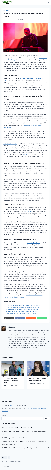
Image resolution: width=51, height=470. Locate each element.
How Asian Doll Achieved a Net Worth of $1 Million (21, 313)
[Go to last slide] (3, 375)
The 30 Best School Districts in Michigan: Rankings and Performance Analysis (25, 448)
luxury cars (28, 211)
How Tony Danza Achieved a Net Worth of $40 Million (22, 307)
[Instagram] (9, 457)
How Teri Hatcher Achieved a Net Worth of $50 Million (23, 305)
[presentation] (12, 368)
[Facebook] (2, 457)
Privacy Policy (18, 461)
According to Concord (10, 144)
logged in (12, 405)
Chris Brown (26, 154)
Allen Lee (7, 19)
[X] (5, 457)
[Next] (48, 375)
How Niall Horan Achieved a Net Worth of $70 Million (22, 309)
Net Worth (6, 10)
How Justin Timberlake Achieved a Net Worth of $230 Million (12, 380)
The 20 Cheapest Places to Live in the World (15, 438)
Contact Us (11, 461)
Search (3, 416)
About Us (4, 461)
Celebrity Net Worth (33, 243)
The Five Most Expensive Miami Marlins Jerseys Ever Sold (19, 428)
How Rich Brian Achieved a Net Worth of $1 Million (21, 311)
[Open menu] (48, 2)
